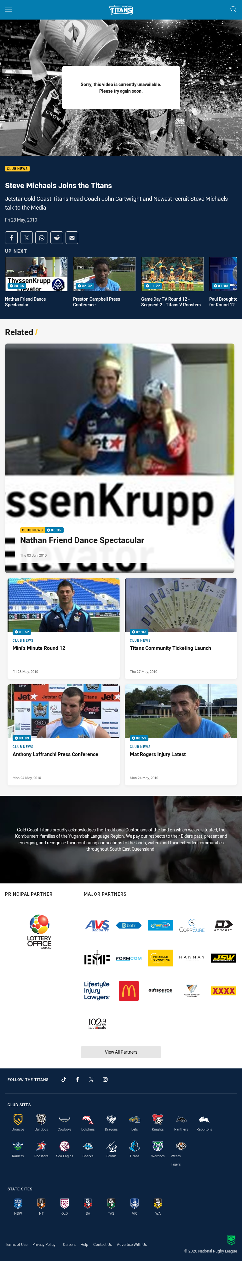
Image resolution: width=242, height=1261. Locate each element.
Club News (17, 169)
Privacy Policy (43, 1244)
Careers (69, 1244)
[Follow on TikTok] (63, 1079)
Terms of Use (16, 1244)
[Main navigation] (8, 9)
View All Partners (121, 1052)
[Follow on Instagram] (105, 1079)
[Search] (233, 10)
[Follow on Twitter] (91, 1079)
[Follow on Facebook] (77, 1079)
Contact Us (102, 1244)
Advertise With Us (132, 1244)
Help (84, 1244)
